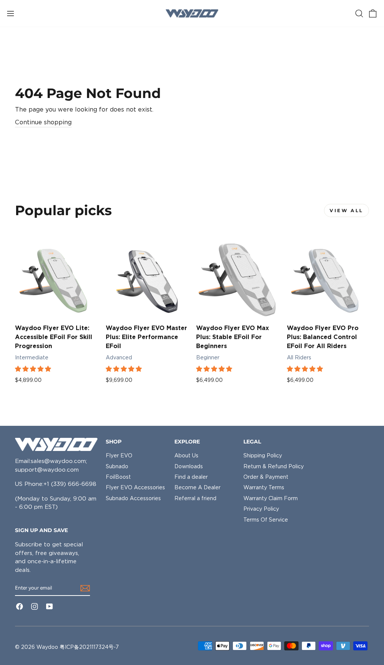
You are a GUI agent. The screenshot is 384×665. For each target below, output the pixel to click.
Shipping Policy (262, 455)
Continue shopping (43, 122)
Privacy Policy (261, 509)
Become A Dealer (197, 487)
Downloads (188, 466)
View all (346, 210)
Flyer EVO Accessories (135, 487)
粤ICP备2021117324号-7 (89, 647)
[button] (33, 368)
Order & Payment (265, 477)
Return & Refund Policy (273, 466)
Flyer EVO (119, 455)
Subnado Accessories (133, 498)
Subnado (117, 466)
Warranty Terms (263, 487)
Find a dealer (191, 477)
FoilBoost (118, 477)
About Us (186, 455)
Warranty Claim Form (270, 498)
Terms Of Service (265, 520)
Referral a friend (195, 498)
